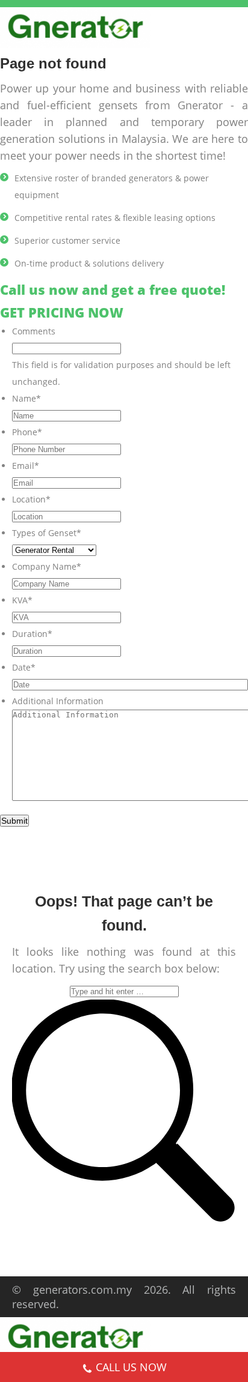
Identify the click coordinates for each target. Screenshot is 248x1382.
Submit (14, 820)
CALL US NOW (131, 1367)
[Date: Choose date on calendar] (235, 684)
